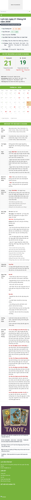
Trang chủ (3, 473)
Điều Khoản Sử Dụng (5, 481)
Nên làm (11, 219)
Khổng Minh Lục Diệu (3, 192)
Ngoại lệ (11, 225)
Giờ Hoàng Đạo (3, 130)
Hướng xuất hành (3, 319)
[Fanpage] (3, 497)
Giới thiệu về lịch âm (5, 475)
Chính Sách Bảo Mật (5, 479)
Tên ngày (11, 213)
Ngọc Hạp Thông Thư (3, 276)
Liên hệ (2, 477)
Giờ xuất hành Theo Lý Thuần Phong (3, 333)
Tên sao (11, 211)
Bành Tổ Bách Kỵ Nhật (3, 178)
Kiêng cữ (11, 221)
